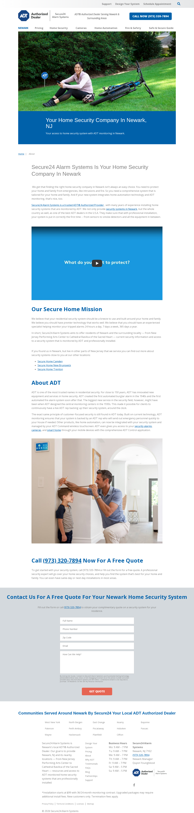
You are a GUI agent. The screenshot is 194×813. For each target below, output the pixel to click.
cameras (36, 430)
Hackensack (74, 734)
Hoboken (121, 728)
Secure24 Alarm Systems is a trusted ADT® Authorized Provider (68, 205)
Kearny (120, 722)
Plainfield (97, 734)
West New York (52, 722)
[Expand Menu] (69, 28)
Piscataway (98, 728)
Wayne (48, 734)
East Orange (99, 722)
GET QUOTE (97, 691)
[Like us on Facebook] (134, 785)
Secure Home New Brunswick (54, 365)
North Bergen (75, 722)
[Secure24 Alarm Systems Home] (43, 15)
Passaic (144, 728)
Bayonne (145, 722)
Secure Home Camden (50, 361)
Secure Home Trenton (50, 369)
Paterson (49, 728)
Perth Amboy (75, 728)
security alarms (143, 426)
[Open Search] (178, 3)
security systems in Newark (121, 209)
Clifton (120, 734)
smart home (54, 430)
